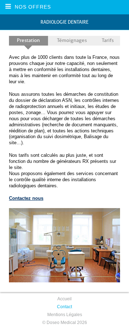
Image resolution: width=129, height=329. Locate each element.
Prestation (28, 40)
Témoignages (72, 40)
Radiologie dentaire (64, 22)
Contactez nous (26, 198)
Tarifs (108, 40)
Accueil (64, 298)
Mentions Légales (64, 314)
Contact (64, 306)
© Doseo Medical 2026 (64, 322)
